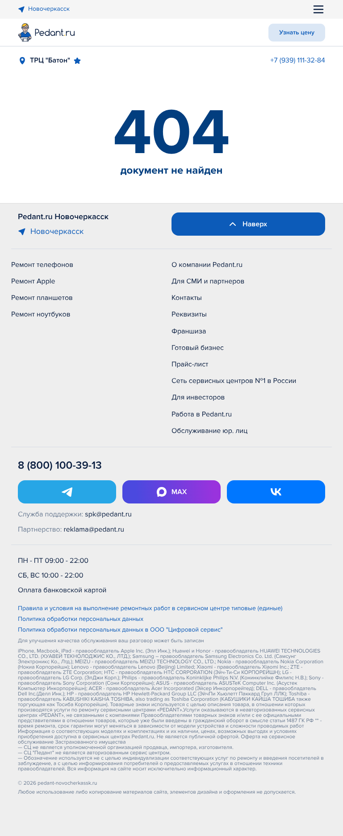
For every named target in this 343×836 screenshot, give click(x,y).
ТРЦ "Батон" (50, 60)
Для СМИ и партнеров (208, 281)
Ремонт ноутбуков (41, 314)
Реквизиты (189, 314)
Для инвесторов (198, 397)
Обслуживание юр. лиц (209, 430)
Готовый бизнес (198, 347)
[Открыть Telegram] (67, 491)
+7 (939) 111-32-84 (297, 60)
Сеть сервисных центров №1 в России (234, 380)
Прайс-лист (190, 364)
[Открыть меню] (318, 9)
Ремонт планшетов (42, 297)
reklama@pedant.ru (94, 529)
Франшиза (189, 331)
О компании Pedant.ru (207, 264)
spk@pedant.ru (108, 514)
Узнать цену (296, 33)
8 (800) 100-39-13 (60, 465)
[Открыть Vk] (276, 491)
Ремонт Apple (33, 281)
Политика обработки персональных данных (80, 619)
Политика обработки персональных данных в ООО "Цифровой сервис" (120, 630)
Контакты (187, 297)
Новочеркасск (49, 9)
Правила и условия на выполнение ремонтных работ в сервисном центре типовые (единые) (150, 609)
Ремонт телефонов (42, 264)
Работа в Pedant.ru (202, 414)
